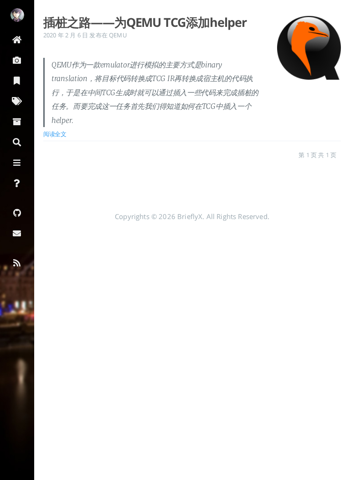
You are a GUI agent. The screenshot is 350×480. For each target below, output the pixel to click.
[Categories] (17, 80)
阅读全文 (55, 134)
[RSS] (17, 262)
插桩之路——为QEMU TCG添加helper (145, 22)
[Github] (17, 212)
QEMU (118, 35)
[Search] (17, 141)
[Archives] (17, 121)
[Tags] (17, 100)
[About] (17, 182)
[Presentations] (17, 59)
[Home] (17, 39)
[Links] (17, 162)
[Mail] (17, 232)
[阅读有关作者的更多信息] (17, 15)
